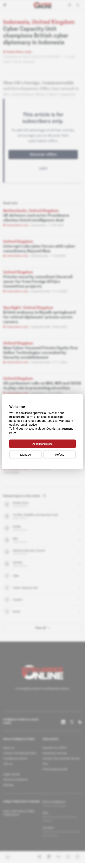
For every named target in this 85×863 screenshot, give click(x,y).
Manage (25, 454)
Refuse (59, 454)
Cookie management (59, 428)
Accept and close (42, 443)
